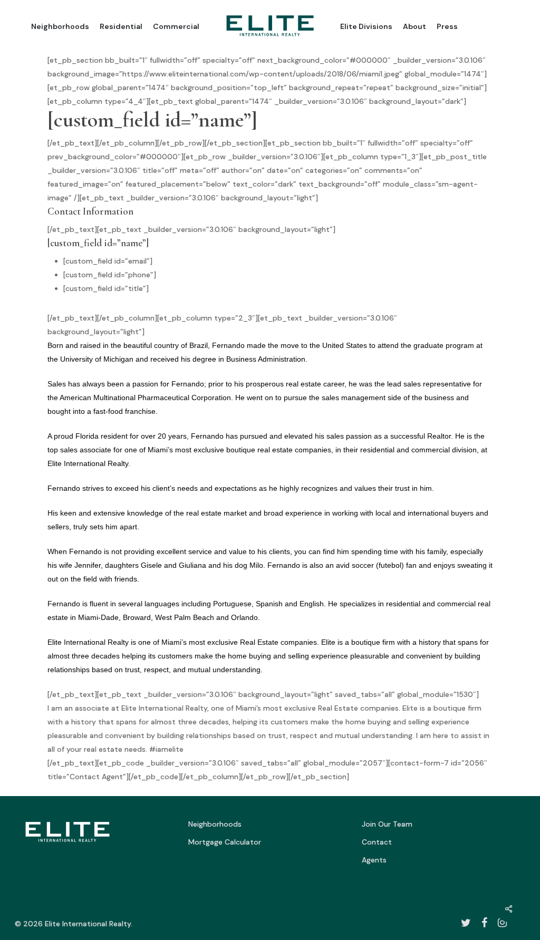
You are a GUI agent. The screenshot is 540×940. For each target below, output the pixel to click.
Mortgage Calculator (224, 842)
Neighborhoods (215, 824)
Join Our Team (387, 824)
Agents (374, 860)
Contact (377, 842)
